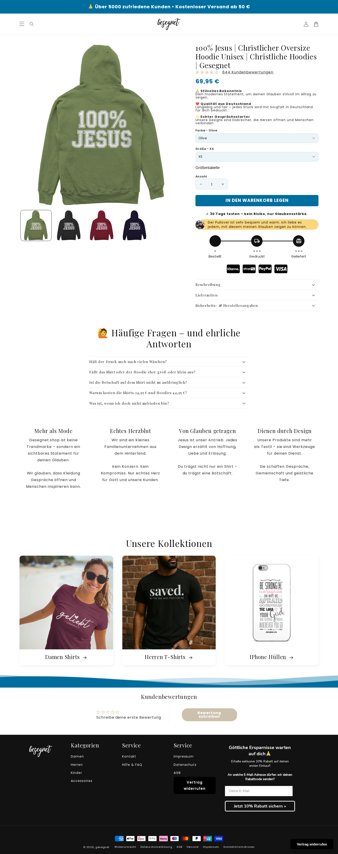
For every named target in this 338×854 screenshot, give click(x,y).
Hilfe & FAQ (132, 764)
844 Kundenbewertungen (247, 72)
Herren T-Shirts (166, 657)
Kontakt (129, 756)
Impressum (184, 756)
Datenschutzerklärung (156, 847)
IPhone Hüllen (268, 657)
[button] (32, 24)
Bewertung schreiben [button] (209, 714)
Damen (77, 756)
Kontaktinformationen (239, 847)
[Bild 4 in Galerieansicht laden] (134, 225)
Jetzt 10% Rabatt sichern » (260, 806)
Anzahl (201, 176)
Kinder (76, 772)
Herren (77, 764)
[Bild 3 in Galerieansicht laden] (101, 225)
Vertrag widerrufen (195, 785)
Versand (192, 847)
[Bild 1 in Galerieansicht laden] (36, 225)
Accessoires (81, 780)
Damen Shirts (63, 657)
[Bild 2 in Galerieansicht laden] (69, 225)
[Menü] (22, 24)
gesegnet (102, 847)
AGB (177, 772)
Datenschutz (185, 764)
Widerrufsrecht (125, 847)
